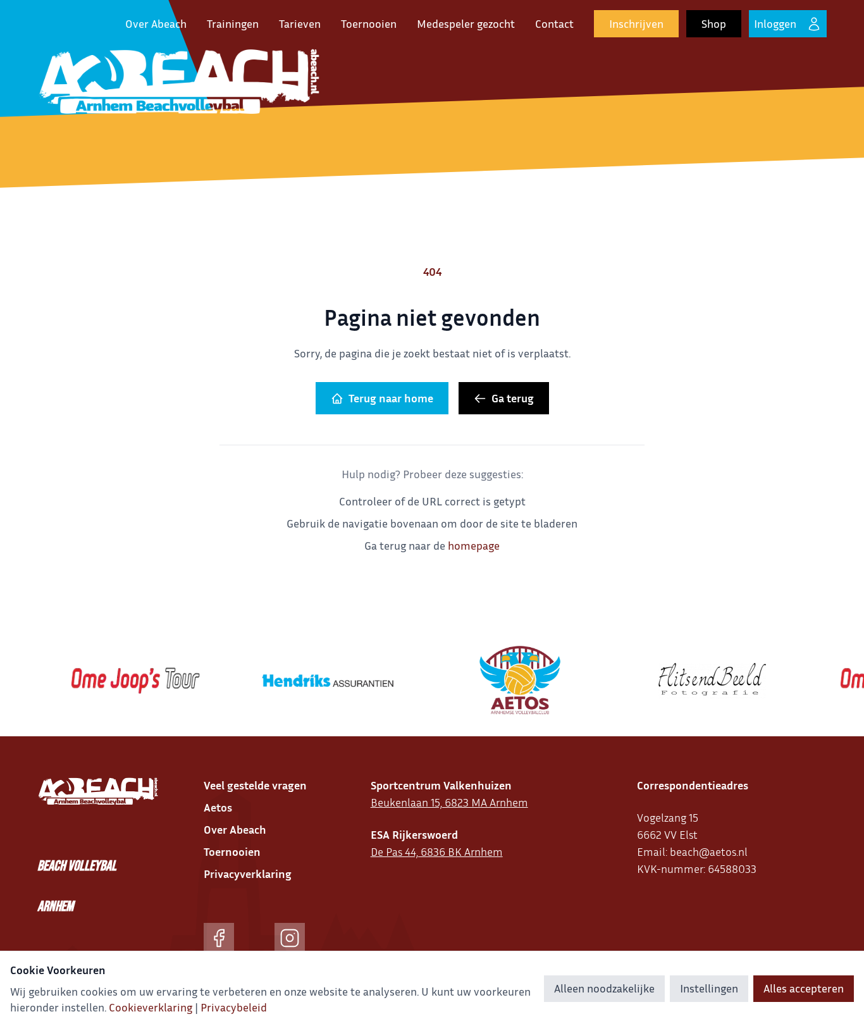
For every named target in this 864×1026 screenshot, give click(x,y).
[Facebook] (219, 938)
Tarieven (300, 23)
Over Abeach (156, 23)
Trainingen (233, 23)
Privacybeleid (234, 1007)
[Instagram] (290, 938)
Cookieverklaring (150, 1007)
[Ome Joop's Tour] (123, 680)
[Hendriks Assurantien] (316, 680)
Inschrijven (636, 23)
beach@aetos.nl (709, 851)
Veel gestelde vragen (255, 785)
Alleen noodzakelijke (604, 988)
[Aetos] (508, 680)
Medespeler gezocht (466, 23)
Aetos (218, 807)
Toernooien (369, 23)
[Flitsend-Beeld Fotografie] (700, 680)
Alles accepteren (803, 988)
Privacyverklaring (248, 874)
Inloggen (775, 23)
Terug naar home (391, 398)
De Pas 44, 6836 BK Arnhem (437, 851)
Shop (713, 23)
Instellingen (709, 988)
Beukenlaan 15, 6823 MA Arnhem (449, 802)
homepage (474, 545)
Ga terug (512, 398)
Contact (554, 23)
